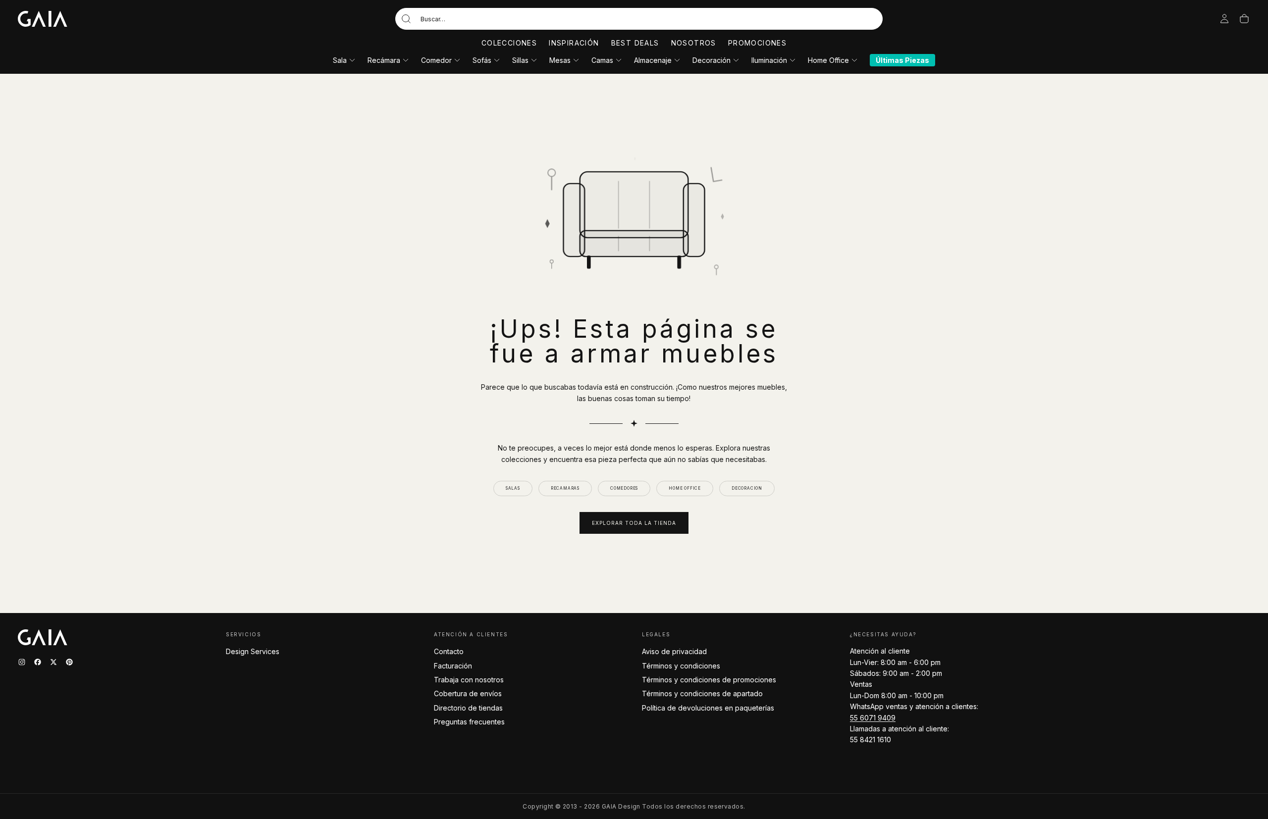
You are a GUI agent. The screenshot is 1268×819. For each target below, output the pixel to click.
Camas (602, 60)
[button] (639, 19)
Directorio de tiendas (468, 708)
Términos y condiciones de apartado (702, 693)
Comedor (436, 60)
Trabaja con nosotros (469, 679)
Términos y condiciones (681, 666)
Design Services (252, 651)
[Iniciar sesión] (1224, 19)
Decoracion (747, 488)
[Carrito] (1244, 19)
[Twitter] (53, 662)
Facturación (453, 666)
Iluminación (769, 60)
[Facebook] (38, 662)
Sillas (520, 60)
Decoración (711, 60)
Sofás (482, 60)
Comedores (624, 488)
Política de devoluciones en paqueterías (708, 708)
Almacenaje (653, 60)
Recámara (384, 60)
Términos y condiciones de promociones (709, 679)
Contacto (449, 651)
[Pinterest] (69, 662)
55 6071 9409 (873, 718)
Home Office (828, 60)
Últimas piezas (902, 60)
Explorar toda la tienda (634, 523)
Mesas (560, 60)
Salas (513, 488)
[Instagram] (22, 662)
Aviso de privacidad (674, 651)
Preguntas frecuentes (469, 721)
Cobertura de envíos (468, 693)
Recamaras (565, 488)
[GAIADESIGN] (42, 19)
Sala (340, 60)
